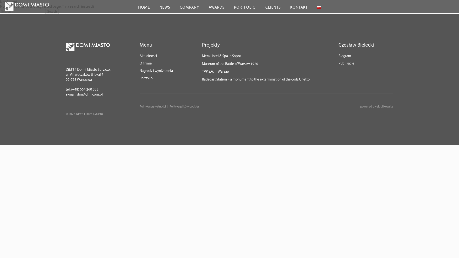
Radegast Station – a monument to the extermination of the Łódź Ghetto (256, 79)
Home (144, 7)
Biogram (345, 56)
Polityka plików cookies (184, 106)
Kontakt (299, 7)
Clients (273, 7)
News (164, 7)
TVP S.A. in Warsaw (216, 72)
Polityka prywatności (153, 106)
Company (189, 7)
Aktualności (148, 56)
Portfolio (245, 7)
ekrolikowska (385, 106)
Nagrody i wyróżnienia (156, 71)
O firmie (146, 63)
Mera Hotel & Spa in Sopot (221, 56)
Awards (216, 7)
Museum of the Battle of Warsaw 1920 (230, 64)
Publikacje (346, 63)
